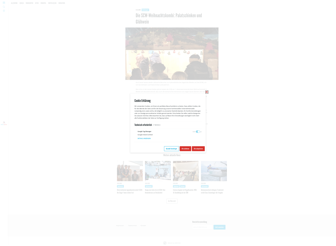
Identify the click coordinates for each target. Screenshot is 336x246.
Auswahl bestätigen (171, 149)
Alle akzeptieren (198, 149)
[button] (145, 138)
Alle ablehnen (185, 149)
